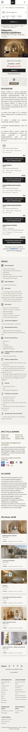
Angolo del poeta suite (9, 622)
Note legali (4, 713)
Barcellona (4, 700)
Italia (12, 25)
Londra (3, 688)
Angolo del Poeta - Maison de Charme (13, 647)
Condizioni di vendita (7, 711)
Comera (4, 585)
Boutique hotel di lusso (20, 683)
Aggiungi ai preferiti (15, 66)
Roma (2, 696)
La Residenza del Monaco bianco (12, 597)
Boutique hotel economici (19, 686)
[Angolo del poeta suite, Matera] (14, 613)
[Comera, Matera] (14, 577)
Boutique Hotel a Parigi (5, 683)
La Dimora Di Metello (8, 560)
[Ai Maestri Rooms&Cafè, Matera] (14, 527)
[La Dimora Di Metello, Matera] (14, 552)
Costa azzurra (5, 686)
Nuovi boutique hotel (21, 699)
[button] (1, 48)
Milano (3, 698)
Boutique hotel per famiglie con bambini (20, 696)
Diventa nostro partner (19, 711)
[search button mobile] (24, 2)
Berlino (3, 692)
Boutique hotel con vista (20, 692)
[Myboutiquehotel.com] (13, 2)
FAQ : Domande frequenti (5, 722)
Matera (21, 25)
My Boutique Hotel (5, 25)
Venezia (3, 694)
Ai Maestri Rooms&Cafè (9, 535)
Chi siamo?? (14, 672)
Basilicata (17, 25)
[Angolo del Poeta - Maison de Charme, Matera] (14, 638)
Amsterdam (4, 690)
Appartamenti (19, 689)
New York (3, 702)
